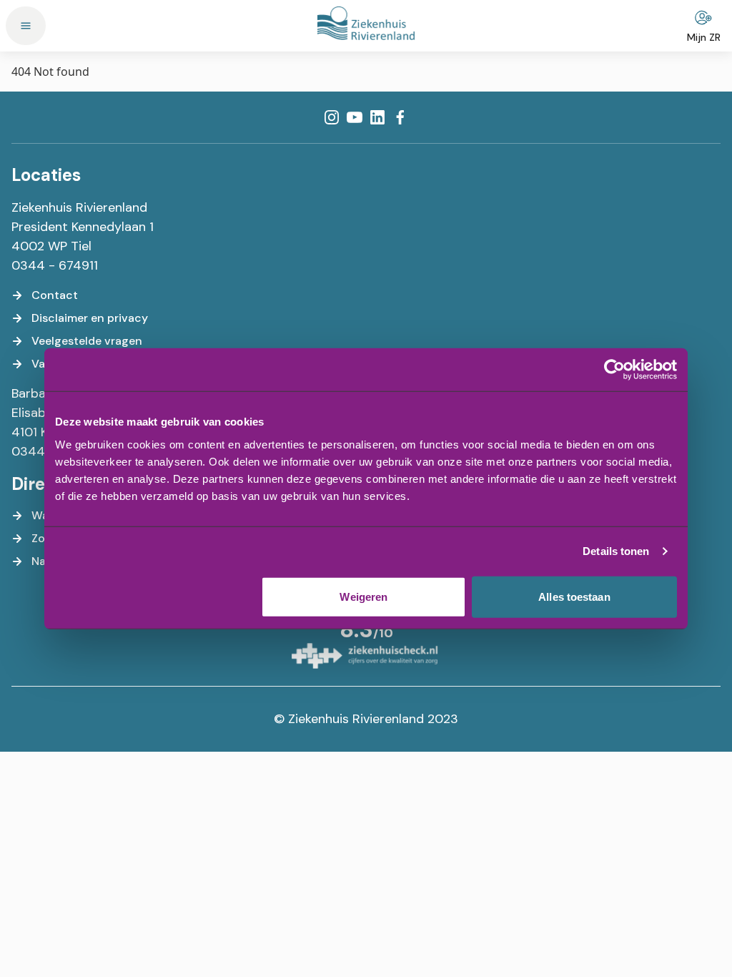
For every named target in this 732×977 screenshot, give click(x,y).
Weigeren (363, 596)
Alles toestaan (574, 596)
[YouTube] (354, 117)
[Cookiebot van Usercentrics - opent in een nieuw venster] (614, 370)
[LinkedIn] (377, 117)
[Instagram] (331, 117)
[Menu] (26, 25)
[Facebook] (400, 117)
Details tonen (616, 551)
